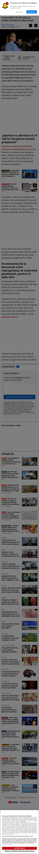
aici (10, 829)
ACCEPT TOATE (19, 848)
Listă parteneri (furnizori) (7, 844)
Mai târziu (19, 12)
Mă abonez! (32, 12)
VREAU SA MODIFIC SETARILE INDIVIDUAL (19, 851)
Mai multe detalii (23, 821)
